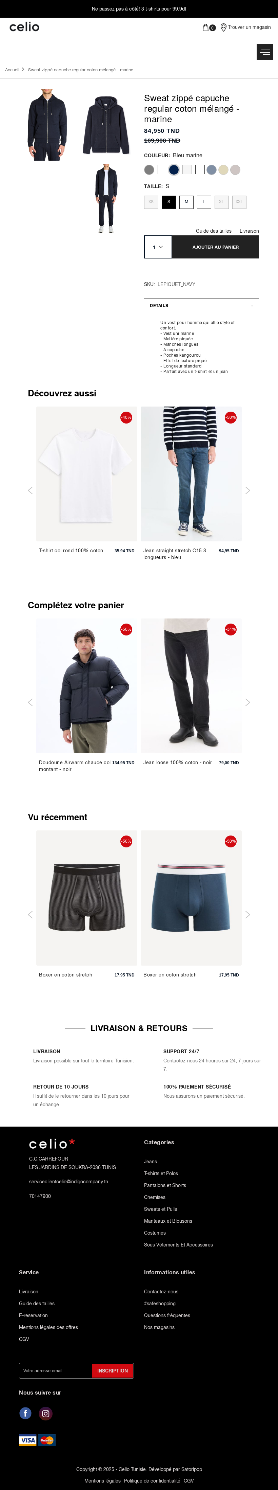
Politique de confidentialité (152, 1481)
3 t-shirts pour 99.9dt (163, 9)
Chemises (154, 1197)
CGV (24, 1339)
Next (247, 490)
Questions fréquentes (167, 1315)
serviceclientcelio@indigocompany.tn (68, 1181)
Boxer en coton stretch (65, 974)
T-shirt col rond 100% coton (71, 550)
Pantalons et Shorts (165, 1185)
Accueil (12, 69)
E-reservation (33, 1315)
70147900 (40, 1196)
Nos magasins (159, 1327)
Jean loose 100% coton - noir (177, 762)
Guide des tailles (214, 231)
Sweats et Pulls (160, 1209)
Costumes (155, 1233)
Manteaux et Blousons (168, 1221)
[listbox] (200, 170)
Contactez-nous (161, 1291)
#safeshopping (160, 1303)
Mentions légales (102, 1481)
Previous (30, 490)
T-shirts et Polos (161, 1173)
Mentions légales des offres (48, 1327)
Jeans (150, 1161)
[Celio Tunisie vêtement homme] (69, 27)
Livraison (249, 231)
